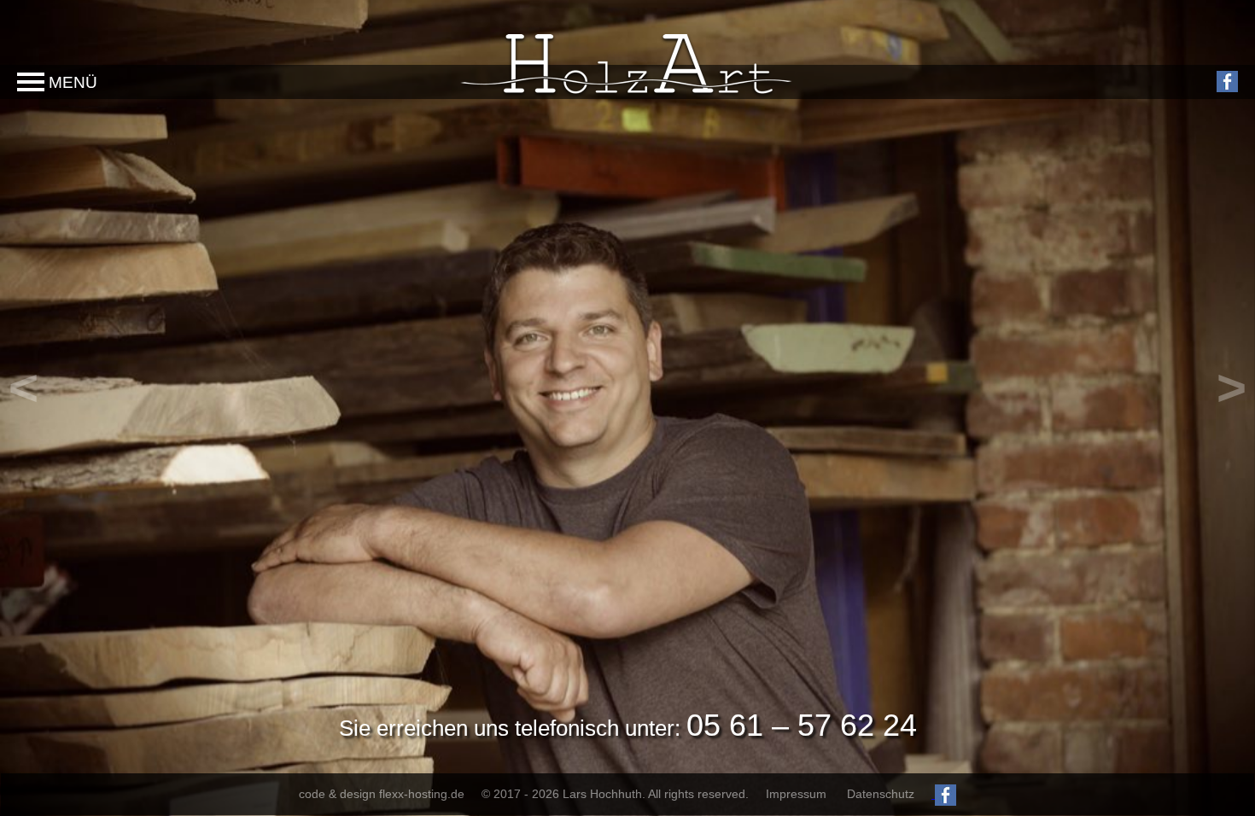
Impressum (796, 794)
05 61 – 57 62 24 (801, 725)
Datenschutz (880, 794)
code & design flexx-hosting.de (381, 794)
